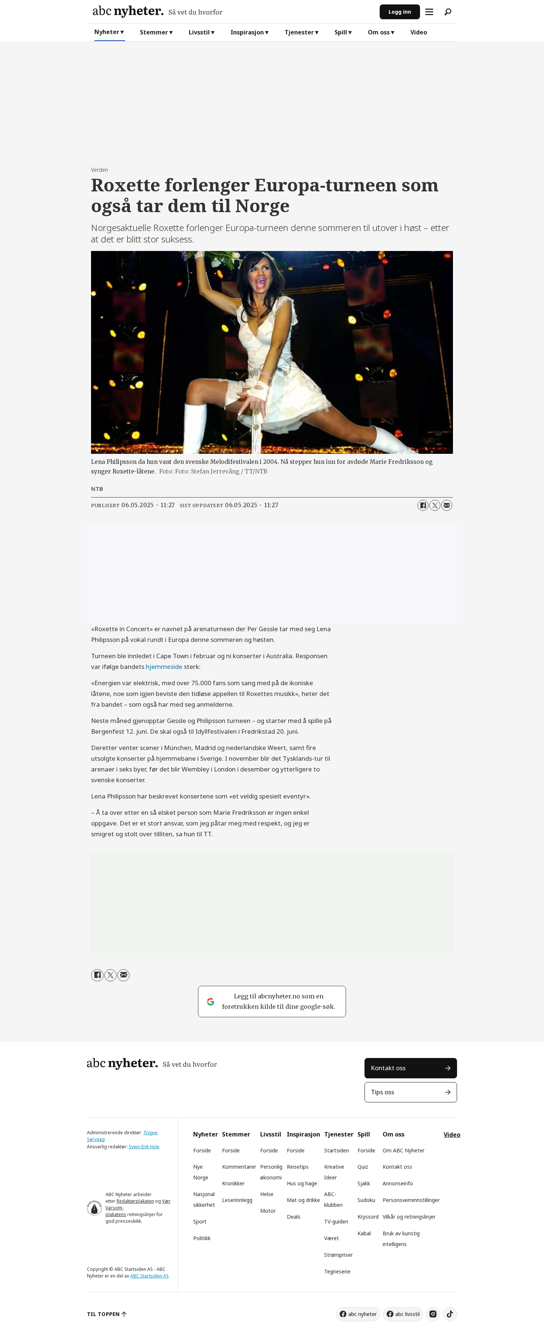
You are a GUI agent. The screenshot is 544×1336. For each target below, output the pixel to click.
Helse (266, 1194)
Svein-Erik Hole (144, 1147)
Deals (293, 1216)
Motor (268, 1210)
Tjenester (299, 32)
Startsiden (336, 1150)
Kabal (364, 1233)
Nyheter (106, 32)
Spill (341, 32)
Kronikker (233, 1183)
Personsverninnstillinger (411, 1199)
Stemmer (154, 32)
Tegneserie (337, 1271)
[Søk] (448, 12)
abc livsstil (407, 1313)
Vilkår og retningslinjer (409, 1216)
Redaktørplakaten (135, 1201)
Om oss (379, 32)
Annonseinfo (398, 1183)
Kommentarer (239, 1166)
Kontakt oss (388, 1068)
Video (418, 32)
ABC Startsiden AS (149, 1276)
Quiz (362, 1166)
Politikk (202, 1238)
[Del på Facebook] (423, 505)
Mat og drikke (303, 1199)
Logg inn (400, 11)
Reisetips (298, 1166)
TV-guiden (336, 1221)
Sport (199, 1221)
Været (331, 1238)
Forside (202, 1150)
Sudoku (366, 1199)
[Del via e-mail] (446, 505)
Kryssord (368, 1216)
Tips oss (382, 1092)
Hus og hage (302, 1183)
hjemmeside (164, 666)
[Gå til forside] (233, 11)
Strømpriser (338, 1254)
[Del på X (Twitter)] (434, 505)
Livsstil (199, 32)
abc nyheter (362, 1313)
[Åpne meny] (429, 12)
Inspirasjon (247, 32)
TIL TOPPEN (103, 1313)
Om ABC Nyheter (403, 1150)
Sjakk (363, 1183)
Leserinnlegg (237, 1199)
